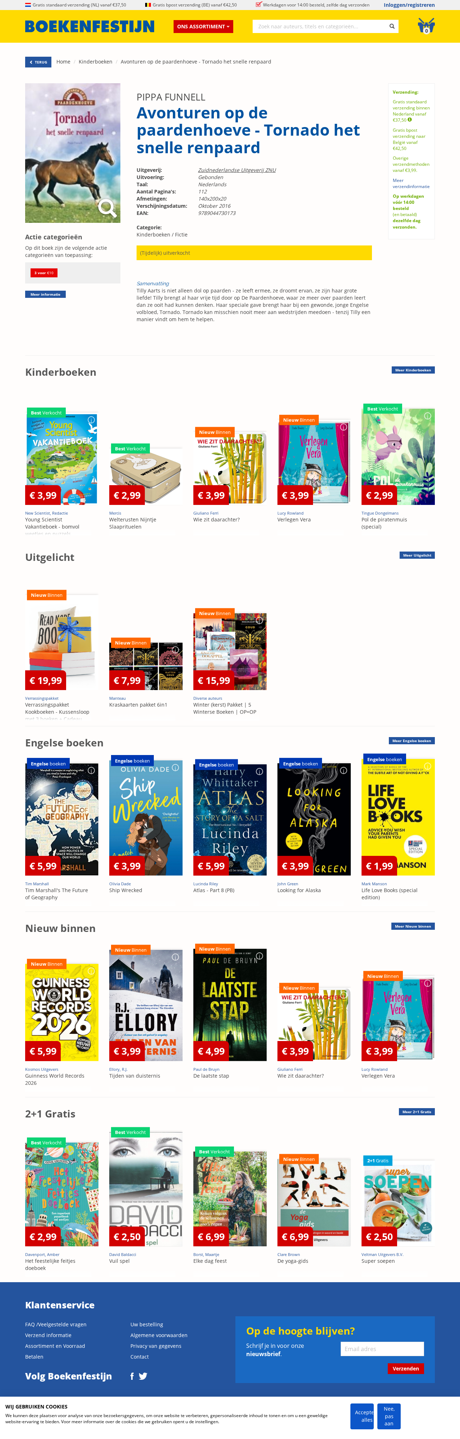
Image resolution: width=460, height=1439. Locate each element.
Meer (413, 369)
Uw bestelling (146, 1324)
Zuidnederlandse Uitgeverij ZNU (237, 170)
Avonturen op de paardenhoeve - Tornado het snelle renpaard (196, 61)
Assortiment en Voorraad (55, 1345)
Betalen (34, 1356)
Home (63, 61)
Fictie (181, 234)
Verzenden (406, 1368)
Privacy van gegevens (155, 1345)
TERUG (40, 62)
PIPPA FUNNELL (171, 96)
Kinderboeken (95, 61)
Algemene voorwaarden (159, 1335)
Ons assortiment (201, 26)
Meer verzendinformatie (411, 183)
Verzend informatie (48, 1335)
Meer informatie (45, 294)
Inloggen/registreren (409, 4)
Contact (139, 1356)
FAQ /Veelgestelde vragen (56, 1324)
